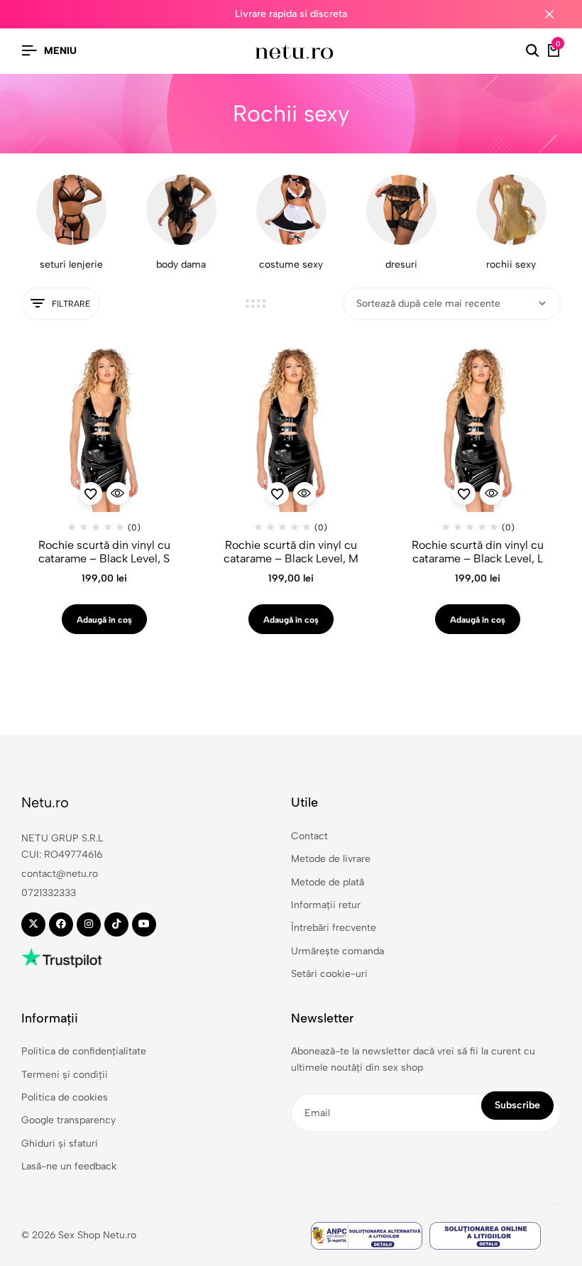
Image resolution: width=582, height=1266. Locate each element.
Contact (309, 836)
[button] (104, 619)
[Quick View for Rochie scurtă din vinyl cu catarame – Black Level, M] (304, 493)
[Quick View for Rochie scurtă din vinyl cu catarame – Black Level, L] (491, 493)
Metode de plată (327, 882)
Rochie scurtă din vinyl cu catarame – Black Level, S (104, 551)
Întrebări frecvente (333, 928)
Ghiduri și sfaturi (59, 1143)
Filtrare (71, 304)
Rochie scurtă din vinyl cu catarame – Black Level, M (291, 551)
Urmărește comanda (337, 951)
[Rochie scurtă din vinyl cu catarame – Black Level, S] (104, 429)
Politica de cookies (64, 1097)
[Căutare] (532, 51)
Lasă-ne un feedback (68, 1166)
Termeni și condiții (64, 1075)
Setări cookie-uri (329, 974)
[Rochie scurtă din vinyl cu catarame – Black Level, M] (290, 429)
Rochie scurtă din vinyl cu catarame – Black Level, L (478, 551)
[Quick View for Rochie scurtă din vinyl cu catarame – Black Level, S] (117, 493)
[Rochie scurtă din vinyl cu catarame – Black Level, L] (478, 429)
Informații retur (326, 905)
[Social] (33, 924)
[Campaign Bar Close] (556, 14)
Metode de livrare (330, 859)
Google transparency (68, 1120)
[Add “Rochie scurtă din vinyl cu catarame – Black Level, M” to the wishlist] (277, 493)
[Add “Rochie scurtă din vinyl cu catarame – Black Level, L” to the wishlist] (464, 493)
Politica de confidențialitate (83, 1051)
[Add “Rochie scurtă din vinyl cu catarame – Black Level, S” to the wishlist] (90, 493)
